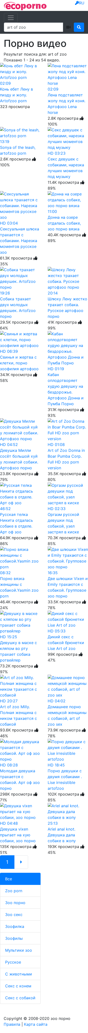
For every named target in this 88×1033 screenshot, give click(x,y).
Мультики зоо (18, 950)
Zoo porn (13, 890)
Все (8, 878)
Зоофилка (14, 926)
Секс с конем (18, 985)
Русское (13, 962)
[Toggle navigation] (11, 18)
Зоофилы (14, 938)
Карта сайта (35, 1024)
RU (81, 2)
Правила (12, 1024)
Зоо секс (13, 914)
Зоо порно (15, 902)
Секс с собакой (20, 997)
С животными (18, 974)
